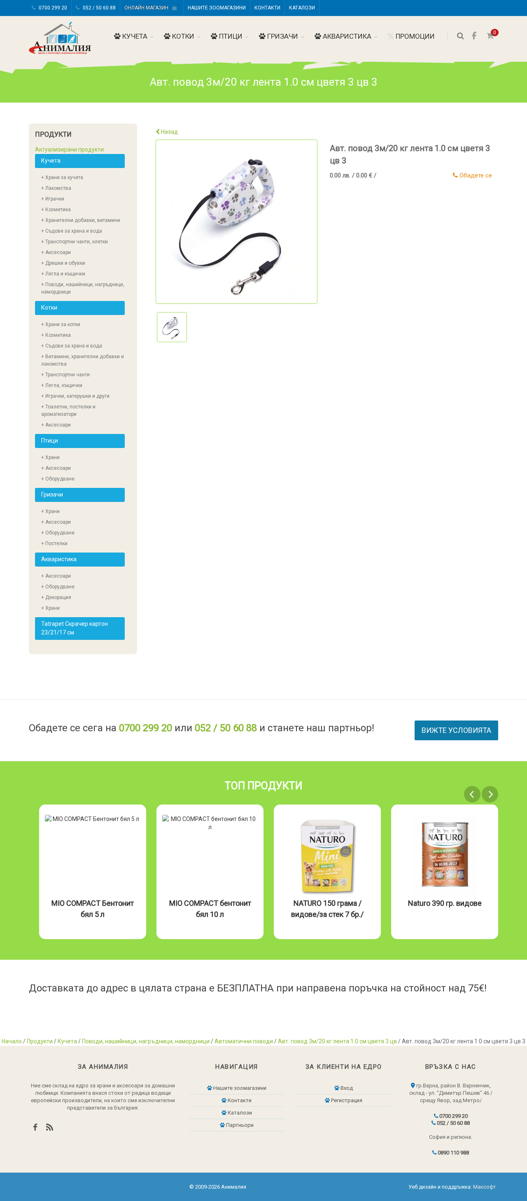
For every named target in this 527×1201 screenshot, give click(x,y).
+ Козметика (56, 209)
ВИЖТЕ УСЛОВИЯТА (456, 730)
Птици (230, 36)
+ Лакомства (56, 188)
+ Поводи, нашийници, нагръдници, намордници (82, 288)
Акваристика (346, 36)
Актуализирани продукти (69, 149)
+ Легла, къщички (61, 385)
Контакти (267, 8)
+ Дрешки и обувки (63, 263)
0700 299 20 (52, 8)
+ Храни (50, 457)
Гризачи (282, 36)
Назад (169, 131)
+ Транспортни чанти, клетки (74, 242)
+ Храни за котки (60, 324)
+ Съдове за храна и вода (71, 231)
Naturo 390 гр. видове (445, 903)
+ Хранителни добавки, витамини (80, 220)
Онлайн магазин (148, 8)
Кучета (134, 36)
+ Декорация (56, 597)
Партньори (239, 1125)
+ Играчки (52, 199)
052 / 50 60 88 (99, 8)
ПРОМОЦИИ (414, 36)
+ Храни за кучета (62, 177)
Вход (346, 1088)
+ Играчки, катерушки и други (75, 396)
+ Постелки (54, 543)
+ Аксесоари (56, 252)
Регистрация (346, 1100)
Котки (182, 36)
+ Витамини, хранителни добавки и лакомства (82, 360)
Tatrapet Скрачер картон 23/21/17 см (74, 628)
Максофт (484, 1187)
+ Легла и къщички (63, 274)
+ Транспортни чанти (65, 375)
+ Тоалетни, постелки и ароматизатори (68, 410)
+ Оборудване (58, 479)
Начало (12, 1041)
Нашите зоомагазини (217, 8)
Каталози (302, 8)
